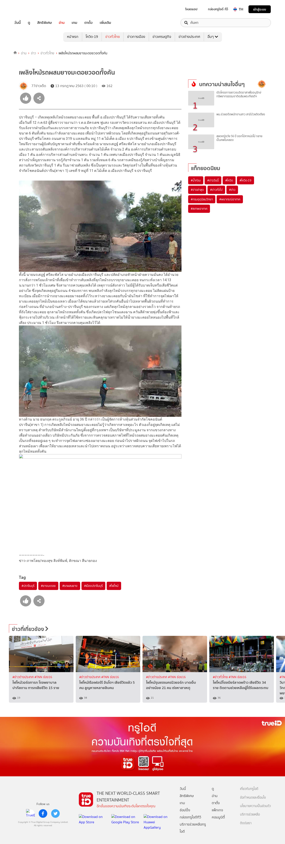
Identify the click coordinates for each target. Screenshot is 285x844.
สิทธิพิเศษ (44, 22)
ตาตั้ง (88, 22)
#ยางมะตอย (48, 586)
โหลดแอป (191, 9)
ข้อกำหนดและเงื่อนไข (253, 797)
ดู (29, 22)
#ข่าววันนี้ (213, 180)
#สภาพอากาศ (199, 208)
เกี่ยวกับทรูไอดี (249, 789)
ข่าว (33, 53)
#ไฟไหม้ (113, 586)
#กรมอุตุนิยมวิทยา (202, 199)
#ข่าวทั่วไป (216, 189)
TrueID (27, 9)
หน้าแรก (72, 36)
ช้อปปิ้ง (185, 810)
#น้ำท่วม (196, 180)
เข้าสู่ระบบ (259, 9)
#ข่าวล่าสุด (197, 189)
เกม (74, 22)
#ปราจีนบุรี (28, 586)
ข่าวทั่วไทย (112, 36)
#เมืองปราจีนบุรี (93, 586)
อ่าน (62, 22)
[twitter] (55, 813)
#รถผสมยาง (69, 586)
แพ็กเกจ (217, 810)
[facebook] (43, 813)
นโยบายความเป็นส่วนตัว (255, 806)
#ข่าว (232, 189)
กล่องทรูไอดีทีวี (190, 817)
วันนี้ (17, 22)
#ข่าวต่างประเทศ (23, 677)
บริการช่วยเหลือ (250, 814)
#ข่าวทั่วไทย (221, 677)
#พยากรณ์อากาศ (229, 199)
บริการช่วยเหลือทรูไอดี (193, 828)
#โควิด (229, 180)
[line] (30, 813)
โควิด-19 (92, 36)
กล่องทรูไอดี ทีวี (218, 9)
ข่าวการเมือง (136, 36)
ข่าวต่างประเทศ (189, 36)
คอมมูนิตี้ (218, 817)
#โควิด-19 (245, 180)
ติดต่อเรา (246, 823)
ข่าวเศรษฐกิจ (162, 36)
